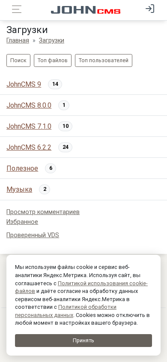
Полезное (22, 168)
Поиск (18, 60)
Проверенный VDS (32, 235)
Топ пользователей (103, 60)
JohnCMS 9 (23, 84)
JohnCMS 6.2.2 (28, 147)
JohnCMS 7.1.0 (28, 126)
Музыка (19, 189)
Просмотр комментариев (43, 212)
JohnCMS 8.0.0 (28, 105)
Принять (83, 340)
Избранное (22, 222)
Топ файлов (53, 60)
